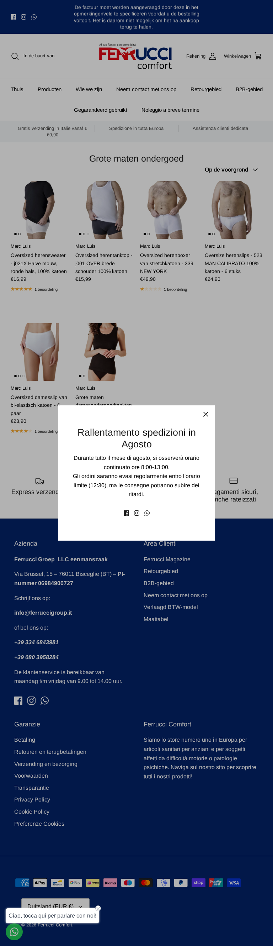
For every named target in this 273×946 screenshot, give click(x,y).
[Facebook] (126, 513)
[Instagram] (136, 513)
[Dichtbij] (206, 414)
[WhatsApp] (147, 513)
